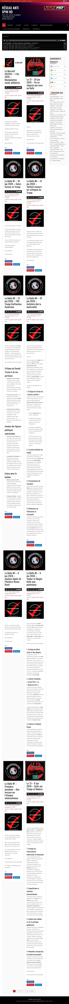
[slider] (64, 40)
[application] (34, 40)
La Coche (26, 25)
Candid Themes (49, 1001)
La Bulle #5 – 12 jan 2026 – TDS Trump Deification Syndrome (13, 302)
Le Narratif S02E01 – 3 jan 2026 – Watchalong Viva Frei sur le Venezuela (57, 151)
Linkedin (17, 153)
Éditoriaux (30, 1)
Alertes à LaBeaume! (16, 1)
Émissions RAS (57, 92)
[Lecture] (4, 40)
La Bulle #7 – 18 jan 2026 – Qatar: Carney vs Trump (13, 183)
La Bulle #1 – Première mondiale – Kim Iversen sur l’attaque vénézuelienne (12, 791)
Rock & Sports (36, 29)
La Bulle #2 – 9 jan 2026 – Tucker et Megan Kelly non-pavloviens (34, 578)
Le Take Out (34, 25)
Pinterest (9, 153)
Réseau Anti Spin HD (10, 9)
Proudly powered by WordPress (24, 1001)
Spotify (12, 95)
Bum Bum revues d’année (46, 25)
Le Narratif (18, 25)
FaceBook (66, 1)
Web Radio (10, 25)
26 (27, 991)
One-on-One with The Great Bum (11, 29)
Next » (32, 991)
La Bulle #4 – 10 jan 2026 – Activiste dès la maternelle (34, 302)
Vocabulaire (24, 1)
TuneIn (19, 95)
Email (15, 95)
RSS (6, 97)
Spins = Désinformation (6, 1)
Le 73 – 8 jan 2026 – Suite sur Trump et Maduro (35, 786)
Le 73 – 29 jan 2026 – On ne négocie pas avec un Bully (35, 84)
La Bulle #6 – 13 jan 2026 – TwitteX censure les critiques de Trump (34, 186)
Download (7, 91)
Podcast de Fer (26, 29)
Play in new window (14, 89)
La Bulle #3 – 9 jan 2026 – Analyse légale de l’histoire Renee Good (13, 578)
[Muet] (60, 40)
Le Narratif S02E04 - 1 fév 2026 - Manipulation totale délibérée (16, 35)
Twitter (64, 1)
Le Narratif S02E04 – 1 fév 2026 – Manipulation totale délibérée (56, 98)
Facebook (8, 150)
